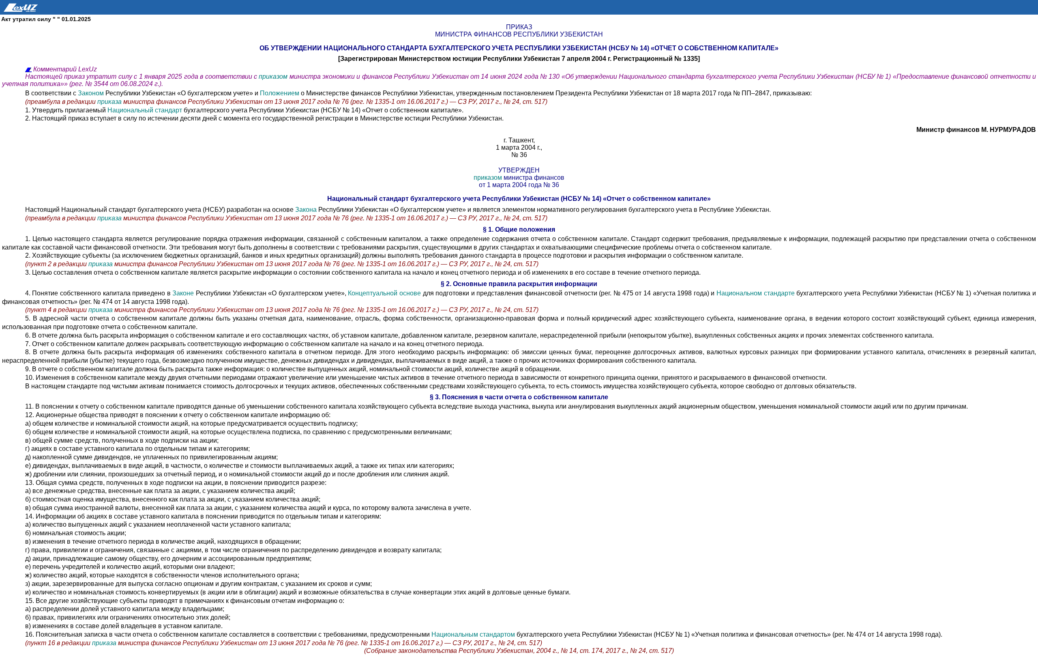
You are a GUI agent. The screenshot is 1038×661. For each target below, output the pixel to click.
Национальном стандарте (755, 293)
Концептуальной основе (384, 293)
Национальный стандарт (145, 110)
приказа (109, 101)
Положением (279, 93)
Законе (183, 293)
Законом (91, 93)
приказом (274, 76)
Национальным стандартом (473, 634)
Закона (306, 209)
